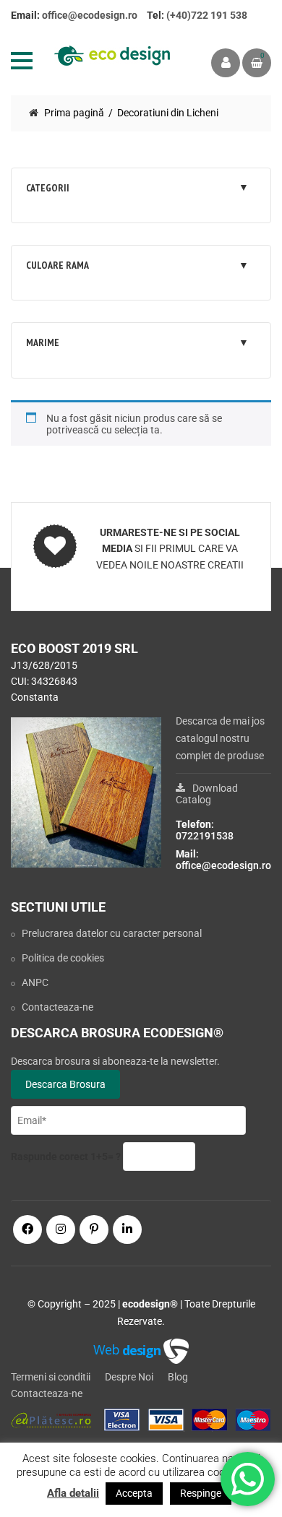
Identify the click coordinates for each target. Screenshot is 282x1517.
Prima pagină (74, 112)
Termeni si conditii (50, 1377)
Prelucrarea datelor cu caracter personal (112, 933)
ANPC (35, 982)
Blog (178, 1377)
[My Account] (225, 62)
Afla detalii (73, 1493)
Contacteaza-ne (57, 1007)
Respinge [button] (200, 1493)
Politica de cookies (63, 958)
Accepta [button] (134, 1493)
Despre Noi (129, 1377)
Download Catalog (207, 793)
